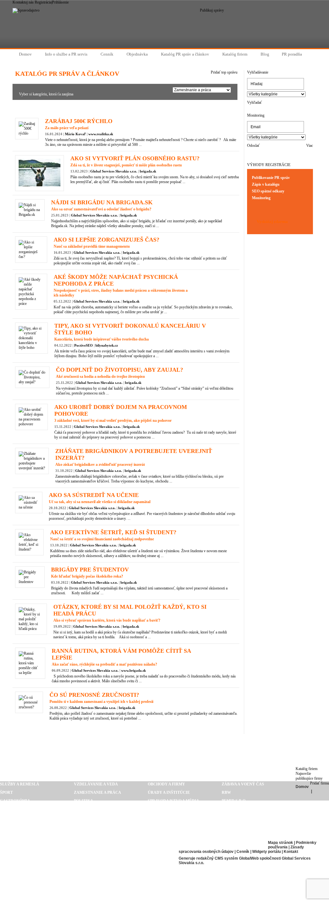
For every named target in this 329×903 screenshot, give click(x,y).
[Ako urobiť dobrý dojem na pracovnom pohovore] (31, 424)
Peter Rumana (105, 859)
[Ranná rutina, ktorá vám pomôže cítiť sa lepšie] (30, 672)
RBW (226, 792)
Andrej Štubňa (238, 826)
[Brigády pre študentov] (30, 582)
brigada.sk (148, 171)
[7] (130, 107)
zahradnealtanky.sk (23, 851)
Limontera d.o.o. (18, 859)
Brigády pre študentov (90, 569)
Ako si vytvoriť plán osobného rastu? (135, 158)
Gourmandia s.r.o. (198, 842)
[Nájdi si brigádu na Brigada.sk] (30, 214)
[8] (136, 107)
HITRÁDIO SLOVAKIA (20, 867)
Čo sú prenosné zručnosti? (94, 695)
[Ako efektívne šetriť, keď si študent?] (29, 549)
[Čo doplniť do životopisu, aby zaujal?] (32, 382)
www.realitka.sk (100, 134)
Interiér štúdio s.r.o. (113, 876)
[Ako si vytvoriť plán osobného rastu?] (39, 185)
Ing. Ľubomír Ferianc (23, 842)
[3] (106, 107)
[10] (148, 107)
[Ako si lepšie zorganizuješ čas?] (31, 256)
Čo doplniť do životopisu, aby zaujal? (119, 370)
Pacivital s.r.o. (16, 876)
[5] (118, 107)
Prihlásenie (60, 2)
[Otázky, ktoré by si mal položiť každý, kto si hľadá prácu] (31, 628)
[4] (112, 107)
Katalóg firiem (306, 768)
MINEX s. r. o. (235, 834)
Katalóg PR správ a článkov (164, 741)
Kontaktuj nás (23, 2)
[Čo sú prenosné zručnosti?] (29, 707)
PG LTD (7, 884)
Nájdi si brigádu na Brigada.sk (102, 202)
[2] (100, 107)
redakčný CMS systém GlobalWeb (227, 858)
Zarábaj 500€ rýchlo (78, 121)
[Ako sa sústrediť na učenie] (29, 507)
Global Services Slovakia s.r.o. (113, 171)
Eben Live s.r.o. (105, 842)
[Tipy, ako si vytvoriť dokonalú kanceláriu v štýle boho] (31, 347)
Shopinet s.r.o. (237, 809)
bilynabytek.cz (106, 345)
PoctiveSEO (83, 345)
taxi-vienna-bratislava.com (120, 867)
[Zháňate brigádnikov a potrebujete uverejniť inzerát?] (32, 468)
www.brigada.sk (133, 670)
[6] (124, 107)
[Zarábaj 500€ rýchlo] (27, 133)
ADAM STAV (100, 851)
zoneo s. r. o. (235, 817)
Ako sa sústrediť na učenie (94, 495)
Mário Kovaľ (75, 134)
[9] (142, 107)
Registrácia (43, 2)
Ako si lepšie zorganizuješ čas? (106, 239)
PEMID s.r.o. (234, 801)
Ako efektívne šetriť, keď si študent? (113, 532)
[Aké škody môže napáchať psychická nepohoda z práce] (31, 303)
